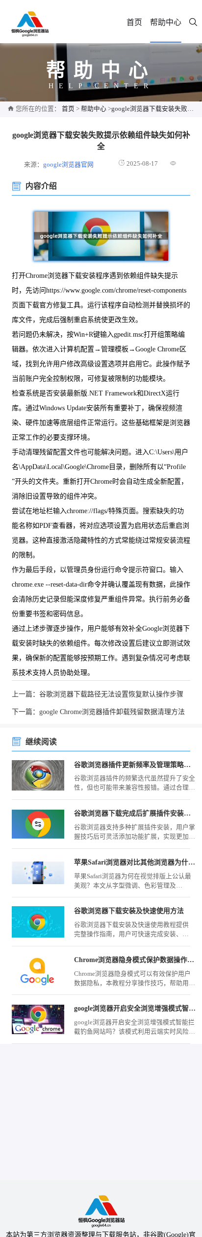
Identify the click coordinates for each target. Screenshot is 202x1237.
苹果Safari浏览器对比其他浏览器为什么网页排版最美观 (135, 862)
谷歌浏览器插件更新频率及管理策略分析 (135, 764)
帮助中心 (165, 22)
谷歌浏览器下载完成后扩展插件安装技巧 (135, 813)
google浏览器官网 (68, 164)
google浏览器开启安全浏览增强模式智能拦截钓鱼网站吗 (135, 1008)
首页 (134, 22)
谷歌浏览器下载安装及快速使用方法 (129, 911)
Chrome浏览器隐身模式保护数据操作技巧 (135, 960)
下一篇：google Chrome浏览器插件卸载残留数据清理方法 (98, 712)
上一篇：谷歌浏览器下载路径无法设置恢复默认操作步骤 (97, 694)
